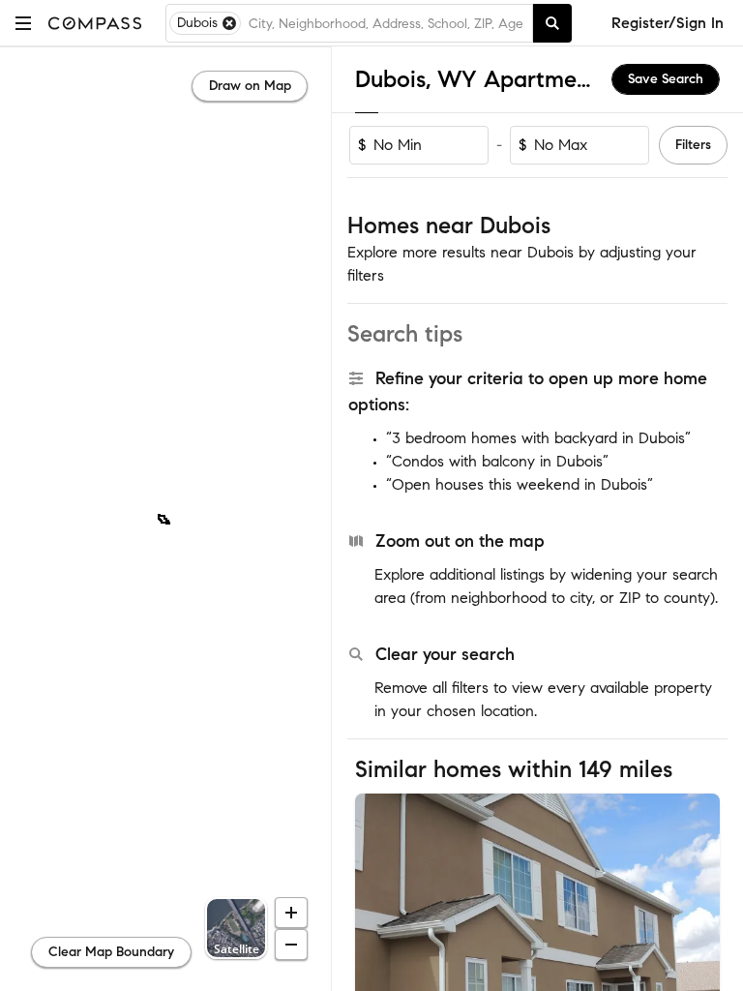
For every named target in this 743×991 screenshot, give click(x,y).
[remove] (229, 23)
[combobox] (386, 23)
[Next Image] (697, 914)
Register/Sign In (667, 23)
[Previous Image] (378, 914)
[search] (552, 23)
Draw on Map (250, 85)
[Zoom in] (291, 912)
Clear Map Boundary (111, 952)
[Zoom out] (291, 944)
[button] (23, 22)
